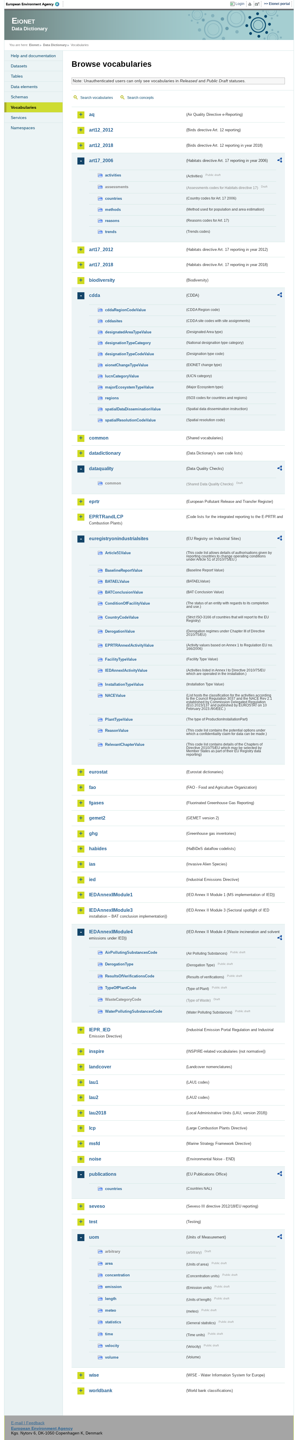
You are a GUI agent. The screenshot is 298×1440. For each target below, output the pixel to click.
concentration (117, 1275)
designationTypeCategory (128, 343)
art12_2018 (101, 145)
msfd (94, 1143)
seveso (97, 1206)
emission (113, 1287)
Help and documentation (33, 55)
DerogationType (119, 964)
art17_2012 (101, 249)
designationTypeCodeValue (129, 354)
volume (111, 1357)
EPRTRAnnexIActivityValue (129, 645)
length (110, 1298)
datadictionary (105, 453)
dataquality (101, 468)
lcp (92, 1128)
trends (110, 232)
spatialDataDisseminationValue (133, 409)
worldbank (100, 1390)
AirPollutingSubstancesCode (131, 952)
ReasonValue (116, 730)
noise (95, 1158)
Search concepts (140, 97)
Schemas (19, 97)
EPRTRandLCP (106, 516)
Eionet (34, 45)
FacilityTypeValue (120, 659)
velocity (112, 1345)
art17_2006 (101, 160)
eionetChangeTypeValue (126, 365)
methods (113, 209)
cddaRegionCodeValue (125, 310)
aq (92, 114)
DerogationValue (120, 631)
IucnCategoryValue (122, 376)
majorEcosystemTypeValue (129, 387)
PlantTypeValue (119, 719)
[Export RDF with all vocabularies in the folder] (279, 161)
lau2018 (97, 1112)
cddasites (113, 321)
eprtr (94, 501)
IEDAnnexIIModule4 (111, 931)
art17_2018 (101, 264)
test (93, 1221)
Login (239, 4)
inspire (96, 1051)
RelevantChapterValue (124, 744)
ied (92, 879)
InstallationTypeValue (124, 684)
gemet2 (97, 818)
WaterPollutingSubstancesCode (133, 1011)
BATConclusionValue (124, 592)
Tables (17, 76)
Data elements (24, 86)
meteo (110, 1310)
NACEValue (115, 695)
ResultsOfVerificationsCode (129, 976)
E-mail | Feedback (28, 1422)
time (109, 1334)
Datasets (19, 66)
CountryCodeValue (122, 617)
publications (102, 1174)
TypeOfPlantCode (120, 988)
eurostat (98, 771)
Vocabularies (23, 107)
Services (18, 117)
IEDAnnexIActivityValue (126, 670)
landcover (100, 1066)
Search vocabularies (96, 97)
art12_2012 (101, 129)
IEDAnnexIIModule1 (111, 894)
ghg (93, 833)
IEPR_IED (100, 1029)
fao (92, 787)
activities (113, 175)
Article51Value (118, 553)
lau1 (93, 1082)
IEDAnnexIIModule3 (111, 910)
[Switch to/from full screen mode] (258, 4)
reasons (112, 220)
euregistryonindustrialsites (118, 538)
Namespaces (23, 127)
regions (112, 398)
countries (113, 198)
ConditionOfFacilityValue (127, 603)
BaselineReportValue (123, 570)
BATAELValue (117, 581)
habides (98, 848)
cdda (94, 295)
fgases (96, 802)
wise (94, 1375)
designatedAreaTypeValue (128, 332)
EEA (34, 4)
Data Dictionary (55, 45)
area (109, 1263)
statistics (113, 1322)
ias (92, 864)
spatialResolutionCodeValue (130, 420)
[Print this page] (250, 4)
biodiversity (102, 280)
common (99, 437)
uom (94, 1237)
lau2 (93, 1097)
